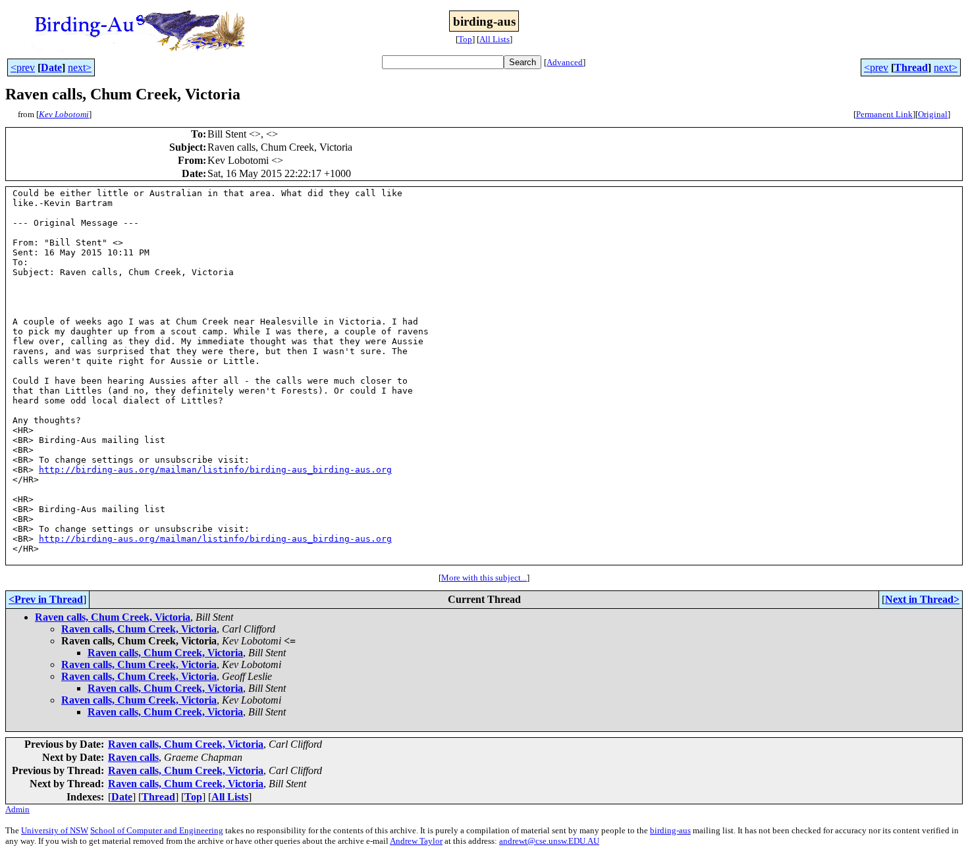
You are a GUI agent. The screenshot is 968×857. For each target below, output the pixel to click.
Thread (911, 67)
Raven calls (133, 757)
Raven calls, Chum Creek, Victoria (112, 617)
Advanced (565, 62)
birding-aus (670, 830)
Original (933, 114)
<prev (23, 67)
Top (465, 39)
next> (80, 67)
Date (51, 67)
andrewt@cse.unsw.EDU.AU (549, 841)
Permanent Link (884, 114)
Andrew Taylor (416, 841)
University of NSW (54, 830)
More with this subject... (484, 578)
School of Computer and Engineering (156, 830)
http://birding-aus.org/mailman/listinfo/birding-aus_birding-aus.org (215, 470)
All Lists (494, 39)
